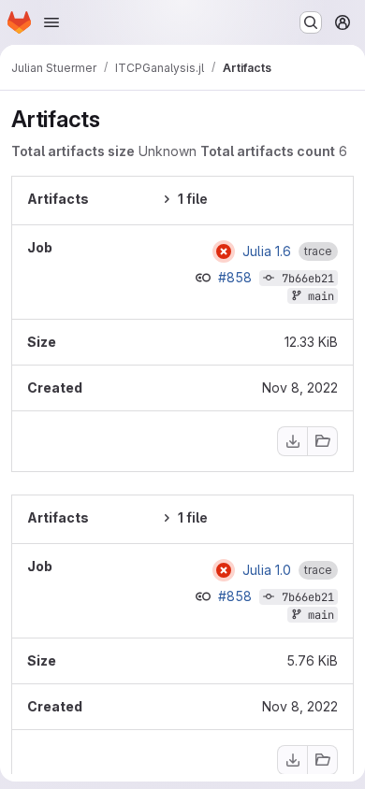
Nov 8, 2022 (300, 387)
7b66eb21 (308, 278)
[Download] (292, 441)
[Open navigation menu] (51, 22)
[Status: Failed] (223, 251)
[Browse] (323, 441)
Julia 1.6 (266, 251)
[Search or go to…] (310, 22)
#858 (237, 277)
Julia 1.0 (266, 570)
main (321, 296)
